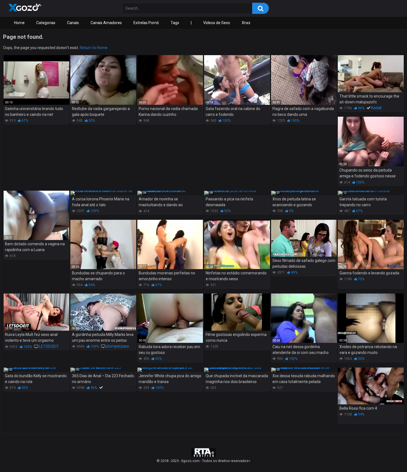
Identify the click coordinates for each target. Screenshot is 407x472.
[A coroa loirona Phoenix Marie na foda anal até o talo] (103, 193)
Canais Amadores (106, 23)
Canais (73, 23)
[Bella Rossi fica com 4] (370, 386)
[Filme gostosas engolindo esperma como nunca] (237, 312)
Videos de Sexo (216, 23)
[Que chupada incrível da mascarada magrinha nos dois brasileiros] (237, 370)
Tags (175, 23)
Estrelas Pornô (146, 23)
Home (19, 23)
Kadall (376, 108)
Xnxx (246, 23)
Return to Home (93, 47)
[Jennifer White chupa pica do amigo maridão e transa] (170, 370)
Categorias (45, 23)
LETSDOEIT (49, 346)
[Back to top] (388, 455)
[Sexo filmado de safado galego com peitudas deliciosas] (304, 238)
